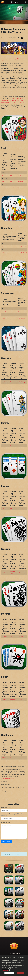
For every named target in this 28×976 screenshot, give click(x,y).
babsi (3, 509)
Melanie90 (13, 446)
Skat (14, 98)
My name (13, 699)
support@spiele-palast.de (8, 778)
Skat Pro (9, 872)
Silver (11, 509)
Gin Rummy (20, 102)
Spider (13, 102)
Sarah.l (20, 188)
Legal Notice (19, 955)
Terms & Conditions (13, 953)
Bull (3, 182)
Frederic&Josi (22, 176)
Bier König (22, 382)
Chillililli (4, 758)
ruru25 (12, 188)
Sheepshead (4, 100)
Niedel (20, 758)
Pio (3, 176)
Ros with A (5, 188)
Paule (3, 247)
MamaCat (4, 446)
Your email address (13, 815)
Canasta (3, 102)
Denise (12, 382)
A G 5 (11, 636)
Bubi (11, 758)
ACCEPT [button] (20, 973)
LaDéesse (4, 636)
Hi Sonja (4, 318)
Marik (20, 699)
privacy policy (5, 970)
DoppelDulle (21, 253)
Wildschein (13, 176)
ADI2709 (20, 182)
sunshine (21, 509)
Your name (7, 807)
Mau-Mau (11, 100)
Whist (8, 883)
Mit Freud (20, 312)
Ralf (11, 182)
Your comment (5, 822)
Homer (21, 636)
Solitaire (22, 100)
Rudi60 (4, 312)
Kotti (19, 247)
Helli (3, 253)
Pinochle (8, 102)
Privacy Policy (9, 955)
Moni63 (4, 573)
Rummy (17, 100)
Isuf (20, 573)
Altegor (4, 699)
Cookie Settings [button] (9, 973)
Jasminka (21, 446)
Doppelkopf (19, 98)
